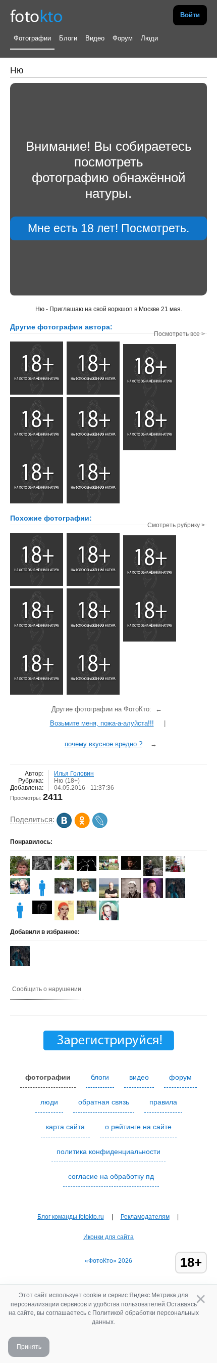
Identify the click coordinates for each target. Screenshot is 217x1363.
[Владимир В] (109, 867)
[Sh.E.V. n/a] (86, 889)
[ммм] (36, 640)
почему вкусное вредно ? (103, 744)
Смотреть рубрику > (176, 525)
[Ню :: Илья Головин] (36, 393)
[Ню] (36, 584)
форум (180, 1077)
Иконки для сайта (108, 1237)
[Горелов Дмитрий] (131, 867)
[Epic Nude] (149, 587)
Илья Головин (74, 773)
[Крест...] (93, 640)
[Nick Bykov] (42, 912)
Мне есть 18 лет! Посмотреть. (108, 228)
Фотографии (32, 38)
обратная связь (103, 1102)
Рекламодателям (145, 1216)
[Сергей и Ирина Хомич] (64, 867)
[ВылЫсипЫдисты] (93, 584)
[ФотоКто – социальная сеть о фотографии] (36, 15)
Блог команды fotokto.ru (70, 1216)
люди (49, 1102)
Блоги (68, 38)
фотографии (48, 1077)
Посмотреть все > (179, 333)
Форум (123, 38)
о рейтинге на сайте (138, 1127)
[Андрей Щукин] (64, 891)
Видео (94, 38)
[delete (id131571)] (42, 896)
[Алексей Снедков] (153, 873)
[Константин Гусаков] (175, 870)
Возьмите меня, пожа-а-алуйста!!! (102, 723)
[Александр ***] (86, 912)
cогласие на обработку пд (111, 1176)
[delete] (20, 918)
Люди (149, 38)
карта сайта (65, 1127)
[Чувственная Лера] (149, 640)
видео (139, 1077)
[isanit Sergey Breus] (42, 867)
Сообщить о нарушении (46, 989)
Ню (58, 780)
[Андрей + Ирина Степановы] (86, 869)
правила (163, 1102)
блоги (100, 1077)
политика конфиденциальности (108, 1151)
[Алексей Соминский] (20, 892)
